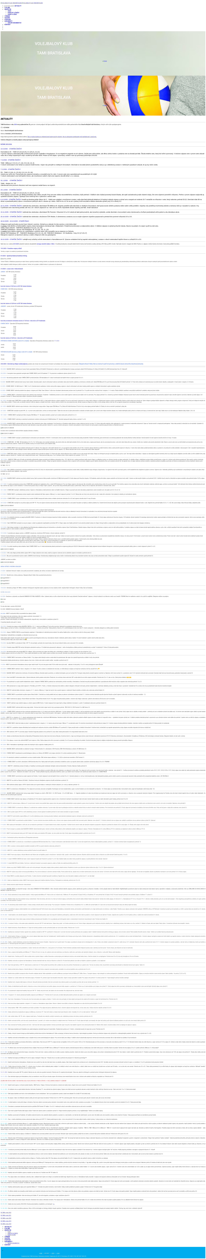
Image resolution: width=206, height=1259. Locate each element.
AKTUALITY (18, 6)
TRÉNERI (7, 16)
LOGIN (57, 1253)
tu (53, 1204)
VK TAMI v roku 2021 (6, 1215)
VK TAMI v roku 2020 (6, 1218)
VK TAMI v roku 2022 (6, 1212)
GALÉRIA (7, 18)
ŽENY (9, 11)
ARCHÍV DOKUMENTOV (14, 23)
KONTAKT (8, 24)
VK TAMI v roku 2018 (6, 1224)
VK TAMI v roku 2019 (6, 1221)
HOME (40, 1253)
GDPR (53, 1253)
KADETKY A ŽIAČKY (13, 12)
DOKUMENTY (8, 21)
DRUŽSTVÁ (8, 9)
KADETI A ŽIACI (12, 14)
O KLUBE (7, 7)
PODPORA (8, 19)
